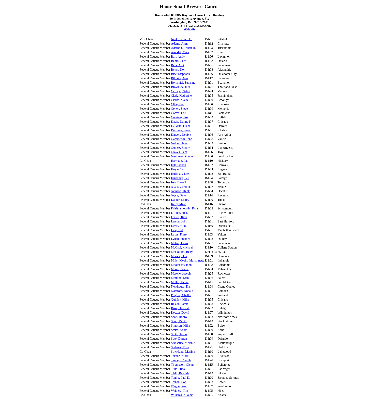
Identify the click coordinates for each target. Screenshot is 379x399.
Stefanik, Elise (180, 347)
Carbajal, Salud (180, 91)
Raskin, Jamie (179, 304)
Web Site (189, 29)
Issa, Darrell (178, 182)
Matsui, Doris (179, 243)
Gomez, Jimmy (180, 147)
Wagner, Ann (179, 386)
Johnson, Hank (180, 191)
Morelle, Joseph (181, 273)
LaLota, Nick (179, 212)
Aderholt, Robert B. (183, 48)
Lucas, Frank (179, 234)
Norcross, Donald (182, 290)
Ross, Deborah (180, 308)
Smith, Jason (179, 334)
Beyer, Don (178, 69)
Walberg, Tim (179, 390)
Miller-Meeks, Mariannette (187, 260)
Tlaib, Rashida (180, 373)
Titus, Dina (178, 369)
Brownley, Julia (180, 87)
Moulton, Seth (180, 277)
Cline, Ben (177, 104)
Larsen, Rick (179, 217)
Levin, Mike (178, 225)
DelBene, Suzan (181, 130)
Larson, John (179, 221)
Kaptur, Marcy (180, 199)
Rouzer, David (180, 312)
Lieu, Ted (177, 230)
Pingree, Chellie (181, 295)
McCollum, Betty (182, 251)
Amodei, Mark (180, 52)
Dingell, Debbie (181, 134)
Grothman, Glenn (182, 156)
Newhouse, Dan (181, 286)
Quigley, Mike (180, 299)
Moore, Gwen (180, 269)
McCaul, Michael (182, 247)
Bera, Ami (177, 65)
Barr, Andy (178, 56)
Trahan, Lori (179, 382)
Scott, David (179, 321)
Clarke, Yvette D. (181, 100)
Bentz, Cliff (178, 61)
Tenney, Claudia (181, 360)
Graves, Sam (179, 152)
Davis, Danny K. (181, 121)
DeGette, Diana (180, 126)
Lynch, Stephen (180, 238)
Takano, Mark (180, 356)
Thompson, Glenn (182, 364)
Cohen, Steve (179, 108)
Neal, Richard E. (181, 39)
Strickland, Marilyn (183, 351)
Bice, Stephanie (180, 74)
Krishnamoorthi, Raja (184, 208)
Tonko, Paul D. (180, 377)
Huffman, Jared (180, 173)
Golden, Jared (179, 143)
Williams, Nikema (182, 395)
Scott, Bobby (179, 317)
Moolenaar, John (181, 264)
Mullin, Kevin (180, 282)
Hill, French (178, 165)
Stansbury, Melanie (183, 343)
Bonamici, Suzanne (183, 82)
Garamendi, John (181, 139)
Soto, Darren (179, 338)
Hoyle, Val (177, 169)
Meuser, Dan (179, 256)
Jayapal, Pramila (181, 186)
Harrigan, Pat (179, 160)
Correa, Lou (178, 113)
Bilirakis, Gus (179, 78)
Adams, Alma (179, 43)
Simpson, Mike (180, 325)
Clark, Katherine (181, 95)
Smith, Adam (179, 330)
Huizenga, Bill (180, 178)
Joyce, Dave (178, 195)
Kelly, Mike (178, 204)
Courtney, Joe (179, 117)
